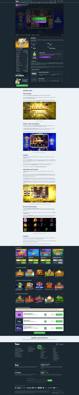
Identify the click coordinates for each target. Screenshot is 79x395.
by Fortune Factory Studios (22, 5)
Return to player (35, 43)
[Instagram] (59, 344)
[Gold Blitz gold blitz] (39, 194)
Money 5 (47, 276)
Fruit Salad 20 (59, 302)
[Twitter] (58, 344)
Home (17, 2)
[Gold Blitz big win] (39, 111)
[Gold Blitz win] (39, 142)
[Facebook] (56, 344)
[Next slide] (63, 247)
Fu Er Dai (38, 276)
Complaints (39, 2)
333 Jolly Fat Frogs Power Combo (48, 302)
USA (19, 2)
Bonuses (32, 2)
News (55, 2)
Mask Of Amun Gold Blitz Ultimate (59, 290)
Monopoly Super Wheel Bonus (29, 276)
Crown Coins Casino (28, 313)
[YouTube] (63, 344)
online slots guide (46, 67)
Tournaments (51, 2)
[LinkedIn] (61, 344)
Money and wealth (21, 75)
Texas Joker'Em (29, 302)
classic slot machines (46, 95)
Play (23, 262)
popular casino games (42, 64)
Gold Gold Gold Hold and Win (59, 276)
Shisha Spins (39, 302)
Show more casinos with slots (39, 332)
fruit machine (28, 97)
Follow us (57, 343)
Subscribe (49, 380)
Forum (43, 2)
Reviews (46, 2)
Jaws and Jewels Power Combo (19, 302)
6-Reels (17, 75)
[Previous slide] (61, 247)
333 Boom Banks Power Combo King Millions (18, 290)
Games (28, 2)
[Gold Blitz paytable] (39, 225)
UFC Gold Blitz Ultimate (39, 289)
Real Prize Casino (27, 326)
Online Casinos (24, 2)
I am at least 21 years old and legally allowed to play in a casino (36, 382)
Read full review (45, 57)
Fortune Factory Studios (43, 62)
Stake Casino (26, 320)
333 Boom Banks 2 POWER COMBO (29, 290)
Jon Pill (25, 245)
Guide (35, 2)
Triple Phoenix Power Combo (49, 289)
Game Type (51, 43)
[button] (38, 35)
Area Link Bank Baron (18, 276)
